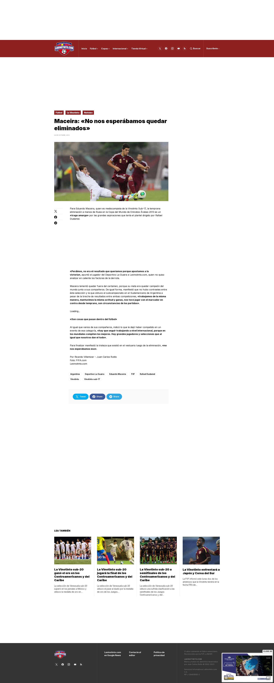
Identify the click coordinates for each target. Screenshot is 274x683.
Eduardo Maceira (117, 374)
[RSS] (184, 48)
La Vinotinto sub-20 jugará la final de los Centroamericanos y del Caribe (114, 575)
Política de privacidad (159, 653)
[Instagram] (172, 48)
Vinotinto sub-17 (92, 379)
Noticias (88, 112)
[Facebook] (166, 48)
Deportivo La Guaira (94, 374)
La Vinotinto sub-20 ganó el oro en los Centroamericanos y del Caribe (71, 575)
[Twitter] (160, 48)
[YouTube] (178, 48)
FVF (133, 374)
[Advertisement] (137, 20)
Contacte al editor (135, 653)
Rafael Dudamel (147, 374)
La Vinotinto (73, 112)
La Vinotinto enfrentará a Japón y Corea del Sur (201, 571)
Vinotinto (74, 379)
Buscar (197, 48)
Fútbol (59, 112)
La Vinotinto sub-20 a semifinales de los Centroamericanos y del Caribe (157, 575)
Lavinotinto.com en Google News (112, 653)
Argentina (75, 374)
